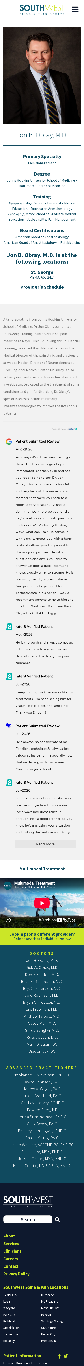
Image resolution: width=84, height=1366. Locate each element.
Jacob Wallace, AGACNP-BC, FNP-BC (42, 1144)
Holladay (9, 1341)
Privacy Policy (16, 1274)
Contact (11, 1266)
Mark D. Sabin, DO (42, 1044)
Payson (46, 1314)
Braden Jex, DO (42, 1051)
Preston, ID (48, 1341)
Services (11, 1243)
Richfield (9, 1321)
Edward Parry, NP (42, 1109)
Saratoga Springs (53, 1321)
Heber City (48, 1334)
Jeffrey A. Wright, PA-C (42, 1088)
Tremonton (10, 1334)
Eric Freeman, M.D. (42, 1009)
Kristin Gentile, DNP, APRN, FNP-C (42, 1165)
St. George (42, 272)
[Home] (42, 10)
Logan (7, 1301)
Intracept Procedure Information (25, 1363)
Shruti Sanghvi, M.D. (42, 1030)
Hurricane (47, 1295)
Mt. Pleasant (49, 1301)
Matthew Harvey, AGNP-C (42, 1102)
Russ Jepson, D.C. (42, 1037)
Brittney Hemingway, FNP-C (42, 1130)
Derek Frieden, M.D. (42, 974)
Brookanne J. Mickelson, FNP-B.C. (42, 1075)
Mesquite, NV (50, 1308)
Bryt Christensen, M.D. (42, 988)
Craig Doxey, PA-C (42, 1123)
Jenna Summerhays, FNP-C (42, 1116)
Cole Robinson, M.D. (42, 995)
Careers (10, 1258)
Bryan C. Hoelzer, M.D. (42, 1002)
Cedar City (10, 1295)
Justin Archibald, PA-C (42, 1095)
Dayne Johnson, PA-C (42, 1082)
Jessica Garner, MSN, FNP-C (42, 1158)
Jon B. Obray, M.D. (42, 960)
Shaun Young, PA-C (42, 1137)
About (9, 1236)
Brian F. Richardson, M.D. (42, 981)
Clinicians (12, 1251)
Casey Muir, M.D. (42, 1023)
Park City (9, 1314)
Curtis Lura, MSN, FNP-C (42, 1151)
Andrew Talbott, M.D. (42, 1016)
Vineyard (9, 1308)
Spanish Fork (12, 1328)
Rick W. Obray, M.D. (42, 967)
